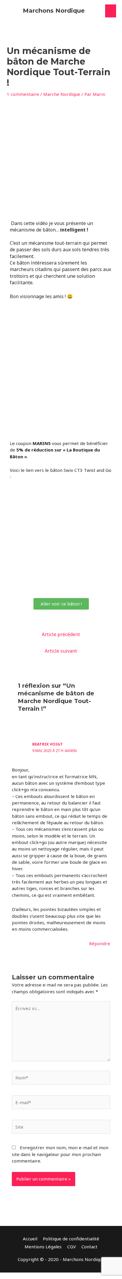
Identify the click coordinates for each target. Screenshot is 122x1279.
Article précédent (61, 634)
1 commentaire (23, 94)
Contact (89, 1247)
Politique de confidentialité (71, 1239)
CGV (71, 1247)
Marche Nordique (61, 94)
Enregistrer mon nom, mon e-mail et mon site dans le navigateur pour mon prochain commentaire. (60, 1154)
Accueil (30, 1239)
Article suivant (61, 651)
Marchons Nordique (54, 10)
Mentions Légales (43, 1247)
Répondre (99, 943)
